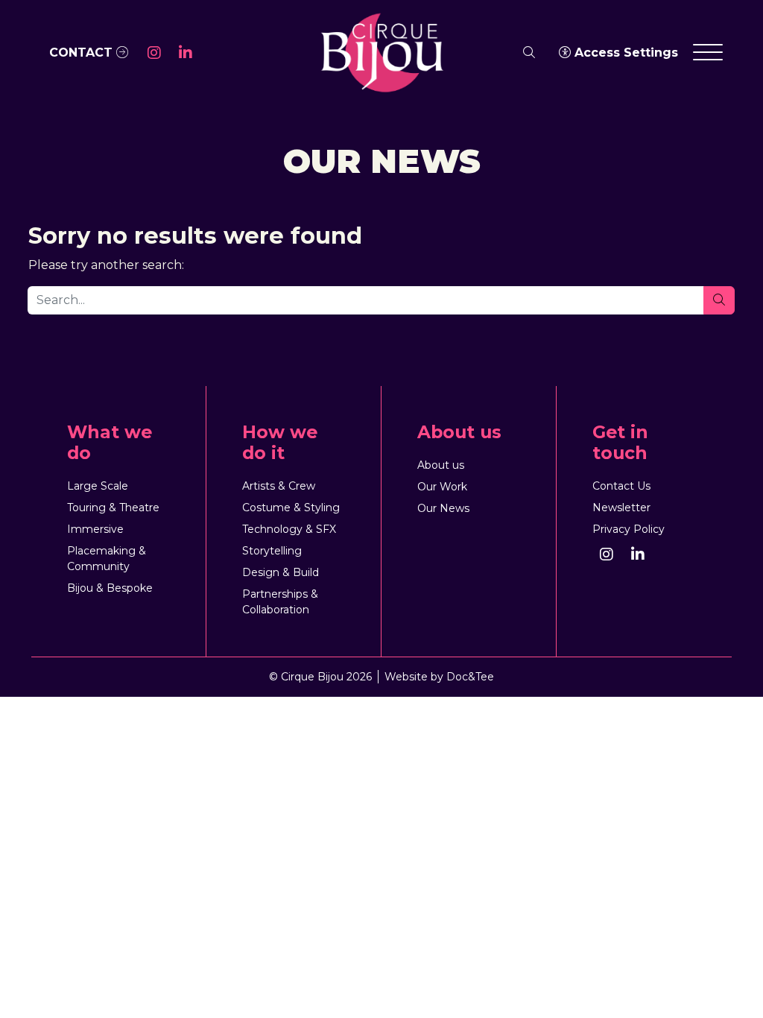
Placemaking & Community (106, 558)
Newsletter (621, 507)
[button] (154, 53)
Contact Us (621, 486)
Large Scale (97, 486)
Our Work (442, 486)
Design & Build (280, 572)
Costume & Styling (291, 507)
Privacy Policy (628, 529)
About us (440, 465)
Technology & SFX (289, 529)
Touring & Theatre (113, 507)
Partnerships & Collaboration (280, 601)
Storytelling (272, 550)
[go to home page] (381, 52)
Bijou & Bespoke (110, 588)
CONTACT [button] (82, 52)
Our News (443, 508)
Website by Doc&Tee (439, 676)
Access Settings (624, 52)
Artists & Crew (278, 486)
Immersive (95, 529)
